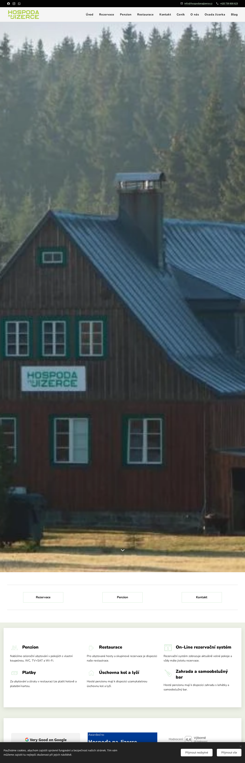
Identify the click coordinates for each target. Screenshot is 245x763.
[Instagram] (14, 4)
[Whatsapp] (19, 4)
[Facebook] (8, 4)
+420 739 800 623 (229, 3)
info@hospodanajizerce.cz (198, 3)
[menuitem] (90, 14)
